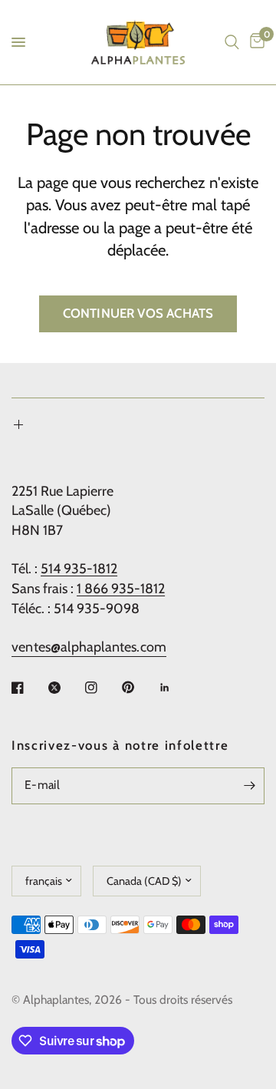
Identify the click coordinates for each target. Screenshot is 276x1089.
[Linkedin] (175, 688)
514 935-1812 (79, 568)
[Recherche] (232, 42)
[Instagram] (102, 688)
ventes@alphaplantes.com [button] (89, 647)
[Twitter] (65, 688)
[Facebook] (28, 688)
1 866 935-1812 (121, 588)
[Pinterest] (139, 687)
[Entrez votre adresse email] (249, 785)
